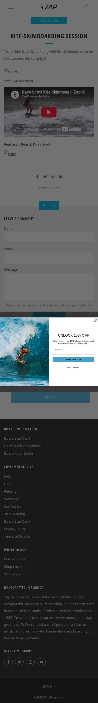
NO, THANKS (73, 367)
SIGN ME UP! (73, 359)
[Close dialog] (95, 320)
